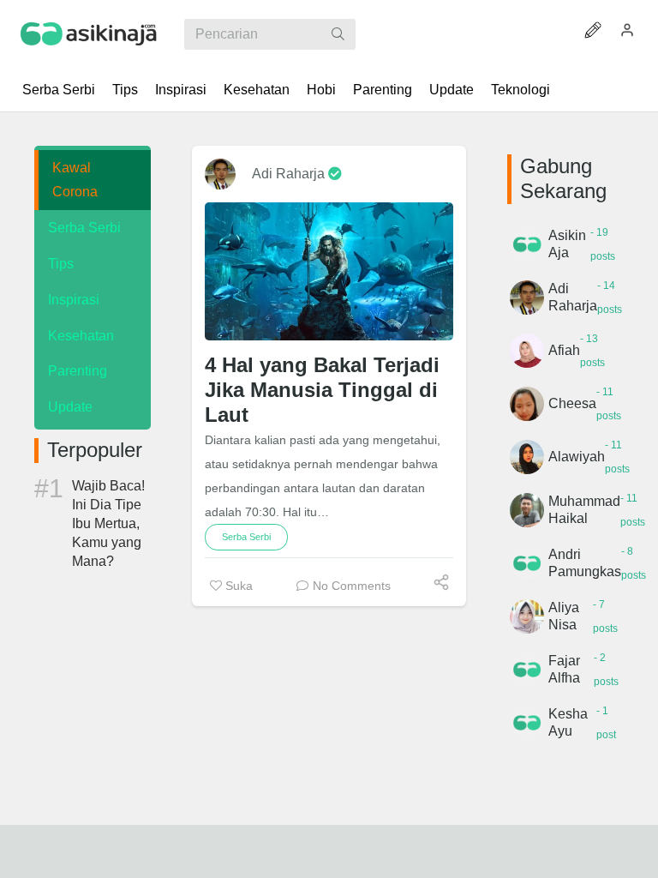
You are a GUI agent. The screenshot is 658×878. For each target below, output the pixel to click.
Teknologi (520, 89)
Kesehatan (257, 89)
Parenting (382, 89)
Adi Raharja (290, 173)
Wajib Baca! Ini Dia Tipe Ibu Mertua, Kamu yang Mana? (108, 523)
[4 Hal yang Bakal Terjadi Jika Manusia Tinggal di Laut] (329, 271)
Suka (237, 585)
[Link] (89, 34)
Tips (125, 89)
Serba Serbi (58, 89)
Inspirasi (180, 89)
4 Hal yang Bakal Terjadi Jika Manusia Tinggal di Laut (322, 389)
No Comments (352, 585)
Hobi (321, 89)
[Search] (338, 34)
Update (451, 89)
